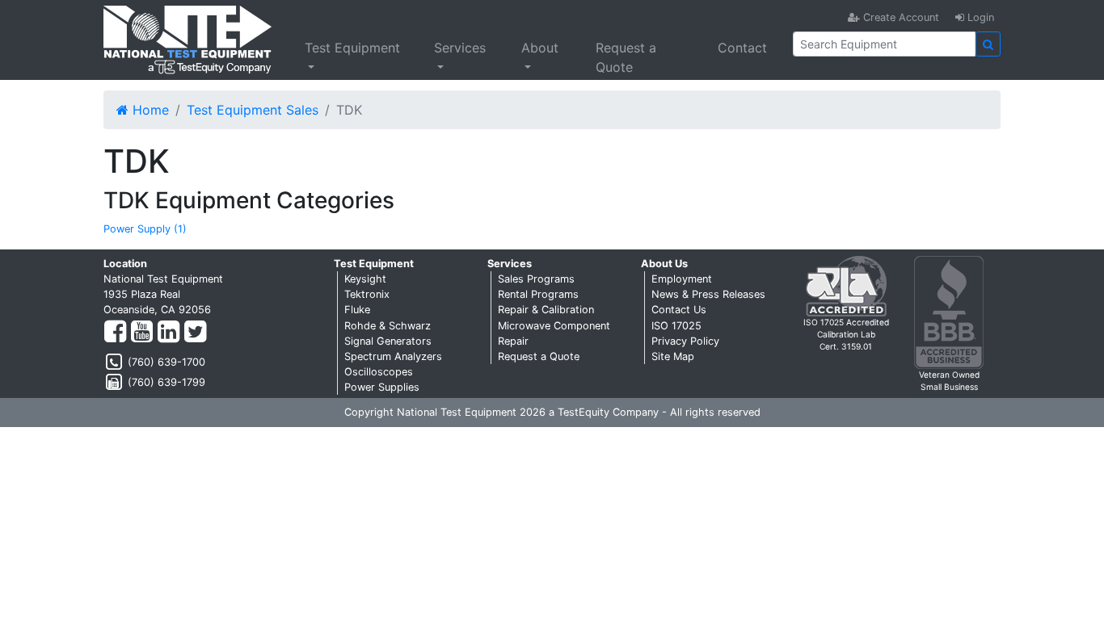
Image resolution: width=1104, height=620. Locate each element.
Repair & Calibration (546, 310)
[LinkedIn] (168, 332)
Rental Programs (538, 294)
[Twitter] (195, 332)
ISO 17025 (676, 326)
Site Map (672, 356)
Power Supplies (381, 387)
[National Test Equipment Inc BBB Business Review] (949, 311)
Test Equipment (352, 48)
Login (979, 17)
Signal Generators (388, 341)
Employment (681, 279)
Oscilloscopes (378, 372)
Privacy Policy (685, 341)
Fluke (357, 310)
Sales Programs (536, 279)
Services (460, 48)
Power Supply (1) (145, 229)
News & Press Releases (708, 294)
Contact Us (678, 310)
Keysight (365, 279)
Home (149, 110)
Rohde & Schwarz (387, 326)
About (539, 48)
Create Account (899, 17)
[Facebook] (115, 332)
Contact (742, 48)
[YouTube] (142, 332)
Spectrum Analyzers (393, 356)
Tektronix (367, 294)
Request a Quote (626, 57)
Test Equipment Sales (252, 110)
